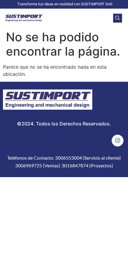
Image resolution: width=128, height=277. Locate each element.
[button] (117, 18)
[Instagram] (118, 141)
